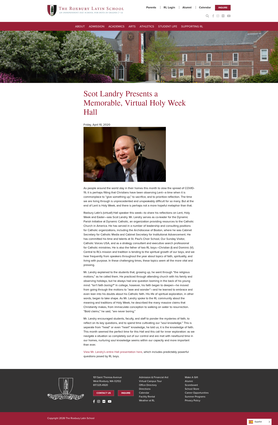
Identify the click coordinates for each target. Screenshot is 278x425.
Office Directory (148, 385)
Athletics (147, 26)
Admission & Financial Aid (153, 377)
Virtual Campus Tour (150, 381)
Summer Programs (195, 396)
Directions (144, 389)
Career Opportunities (196, 392)
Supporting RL (192, 26)
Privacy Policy (192, 400)
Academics (116, 26)
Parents (151, 7)
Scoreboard (191, 385)
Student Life (167, 26)
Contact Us (104, 393)
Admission (96, 26)
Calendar (205, 7)
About (80, 26)
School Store (192, 389)
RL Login (169, 7)
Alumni (187, 7)
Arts (132, 26)
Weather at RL (147, 400)
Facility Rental (147, 396)
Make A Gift (191, 377)
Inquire (222, 7)
